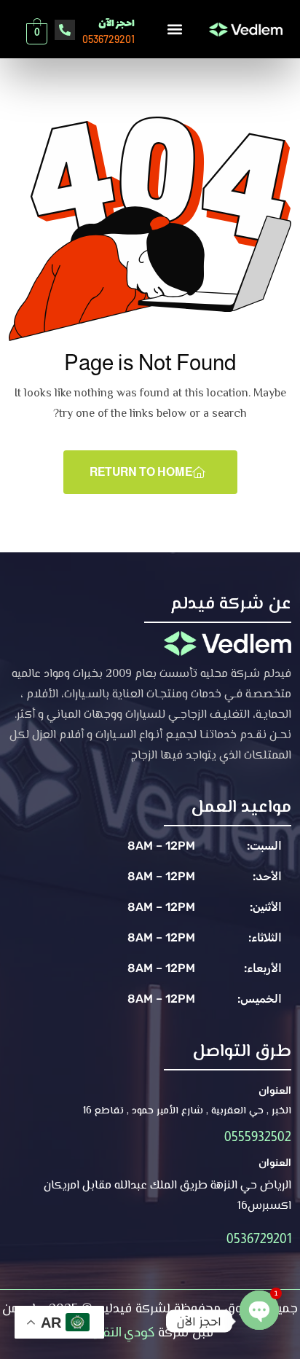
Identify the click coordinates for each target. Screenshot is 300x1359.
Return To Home (141, 472)
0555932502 (257, 1136)
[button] (174, 29)
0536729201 (258, 1238)
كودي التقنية (120, 1332)
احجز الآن (116, 24)
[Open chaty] (259, 1308)
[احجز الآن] (65, 30)
